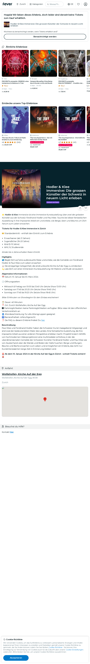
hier (43, 320)
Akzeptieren (16, 658)
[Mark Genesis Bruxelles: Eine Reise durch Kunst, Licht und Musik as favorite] (54, 52)
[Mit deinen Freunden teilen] (80, 208)
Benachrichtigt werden (45, 37)
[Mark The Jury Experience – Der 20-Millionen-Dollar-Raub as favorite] (54, 108)
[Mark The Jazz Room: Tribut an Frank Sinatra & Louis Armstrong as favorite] (25, 108)
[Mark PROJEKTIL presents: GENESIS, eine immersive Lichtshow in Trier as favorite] (25, 52)
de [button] (72, 4)
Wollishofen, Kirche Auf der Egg (22, 374)
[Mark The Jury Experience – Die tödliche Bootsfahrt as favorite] (82, 108)
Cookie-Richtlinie (55, 647)
